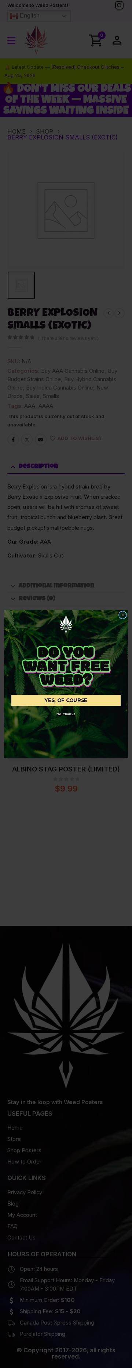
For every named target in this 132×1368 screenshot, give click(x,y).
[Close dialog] (122, 615)
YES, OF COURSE (66, 700)
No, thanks (66, 714)
